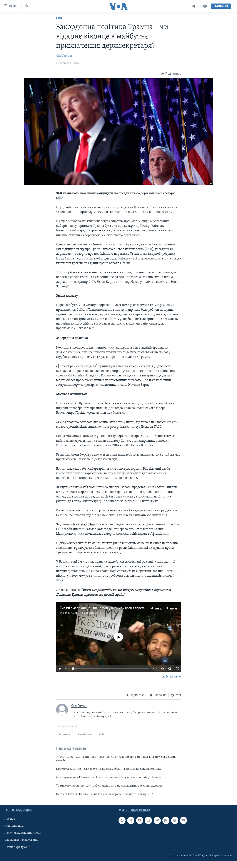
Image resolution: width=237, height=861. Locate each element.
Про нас (9, 818)
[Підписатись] (183, 820)
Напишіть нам (14, 825)
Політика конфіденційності (22, 832)
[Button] (171, 73)
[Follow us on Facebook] (122, 820)
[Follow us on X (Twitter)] (130, 820)
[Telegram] (193, 6)
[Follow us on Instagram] (148, 820)
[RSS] (165, 820)
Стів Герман (64, 55)
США (59, 18)
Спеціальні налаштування (21, 839)
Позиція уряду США (17, 846)
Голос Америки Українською (82, 613)
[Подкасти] (174, 820)
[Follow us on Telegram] (157, 820)
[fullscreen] (177, 668)
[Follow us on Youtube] (139, 820)
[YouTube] (205, 6)
